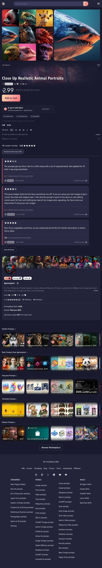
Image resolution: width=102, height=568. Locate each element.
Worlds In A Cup (8, 439)
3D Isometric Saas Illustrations (60, 439)
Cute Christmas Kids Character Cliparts (32, 415)
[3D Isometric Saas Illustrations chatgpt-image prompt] (62, 433)
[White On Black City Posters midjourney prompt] (86, 386)
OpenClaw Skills (85, 503)
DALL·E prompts (41, 518)
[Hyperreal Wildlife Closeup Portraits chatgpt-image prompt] (62, 340)
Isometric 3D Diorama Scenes (84, 439)
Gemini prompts (65, 497)
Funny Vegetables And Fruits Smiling (19, 238)
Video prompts (40, 495)
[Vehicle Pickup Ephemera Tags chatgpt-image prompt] (62, 409)
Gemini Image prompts (44, 527)
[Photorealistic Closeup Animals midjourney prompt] (13, 340)
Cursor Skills (84, 498)
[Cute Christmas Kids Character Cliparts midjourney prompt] (37, 409)
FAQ (23, 468)
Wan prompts (63, 548)
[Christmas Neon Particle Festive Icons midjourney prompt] (37, 363)
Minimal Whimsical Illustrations (11, 415)
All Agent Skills (85, 484)
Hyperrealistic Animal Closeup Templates (84, 345)
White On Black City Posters (84, 392)
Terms (58, 468)
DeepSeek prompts (42, 550)
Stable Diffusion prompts (44, 545)
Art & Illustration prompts (20, 494)
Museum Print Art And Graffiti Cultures (84, 415)
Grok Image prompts (66, 511)
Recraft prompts (65, 543)
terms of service (30, 121)
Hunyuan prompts (65, 539)
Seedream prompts (66, 534)
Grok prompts (64, 506)
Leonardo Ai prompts (43, 559)
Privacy (51, 468)
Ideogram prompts (66, 493)
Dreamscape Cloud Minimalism (60, 392)
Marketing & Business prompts (22, 512)
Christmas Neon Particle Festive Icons (35, 369)
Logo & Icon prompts (18, 498)
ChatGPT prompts (41, 555)
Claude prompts (64, 488)
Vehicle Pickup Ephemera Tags (60, 415)
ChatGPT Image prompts (44, 522)
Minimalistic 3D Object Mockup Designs (84, 369)
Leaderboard (67, 468)
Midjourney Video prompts (68, 525)
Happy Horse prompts (67, 557)
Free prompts (40, 499)
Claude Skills (84, 489)
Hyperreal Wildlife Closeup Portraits (60, 345)
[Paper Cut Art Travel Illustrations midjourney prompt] (62, 363)
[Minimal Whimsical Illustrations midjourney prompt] (13, 409)
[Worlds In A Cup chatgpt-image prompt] (13, 433)
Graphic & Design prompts (20, 503)
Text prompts (40, 490)
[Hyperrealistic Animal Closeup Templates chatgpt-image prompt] (86, 340)
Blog (45, 468)
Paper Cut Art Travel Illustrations (60, 369)
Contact (29, 468)
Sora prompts (40, 508)
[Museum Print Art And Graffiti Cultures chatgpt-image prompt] (86, 409)
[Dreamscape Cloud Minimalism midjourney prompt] (62, 386)
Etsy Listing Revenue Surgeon (35, 439)
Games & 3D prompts (18, 521)
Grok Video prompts (66, 516)
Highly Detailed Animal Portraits (35, 345)
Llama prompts (64, 483)
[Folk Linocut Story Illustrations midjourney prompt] (37, 386)
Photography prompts (19, 517)
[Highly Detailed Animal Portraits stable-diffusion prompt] (37, 340)
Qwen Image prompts (67, 553)
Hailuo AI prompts (42, 536)
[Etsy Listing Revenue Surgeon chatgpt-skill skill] (37, 433)
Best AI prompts (17, 489)
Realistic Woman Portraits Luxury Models (20, 176)
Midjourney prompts (42, 504)
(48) (25, 84)
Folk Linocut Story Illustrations (35, 392)
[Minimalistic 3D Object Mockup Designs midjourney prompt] (86, 363)
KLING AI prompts (42, 531)
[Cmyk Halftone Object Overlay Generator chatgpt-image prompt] (13, 386)
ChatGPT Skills (85, 494)
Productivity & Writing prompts (22, 507)
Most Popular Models (18, 484)
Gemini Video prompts (67, 520)
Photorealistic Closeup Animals (11, 345)
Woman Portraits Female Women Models (11, 369)
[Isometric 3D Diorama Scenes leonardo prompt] (86, 433)
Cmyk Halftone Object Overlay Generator (11, 392)
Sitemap (14, 526)
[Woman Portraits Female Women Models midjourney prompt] (13, 363)
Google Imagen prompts (44, 541)
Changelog (38, 468)
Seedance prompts (65, 529)
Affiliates (77, 468)
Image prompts (41, 485)
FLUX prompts (40, 513)
